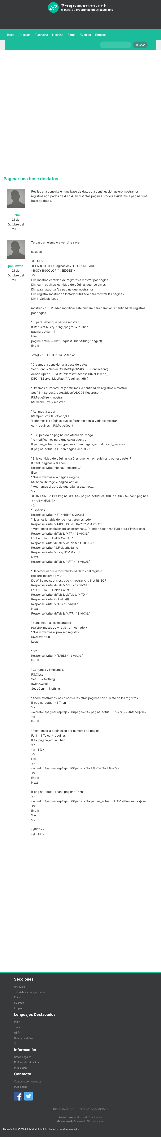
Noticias (57, 34)
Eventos (85, 34)
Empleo (100, 34)
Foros (71, 34)
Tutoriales (42, 34)
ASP (17, 1032)
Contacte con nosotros (28, 1081)
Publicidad (20, 1068)
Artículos (24, 34)
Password (79, 1121)
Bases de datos (23, 1038)
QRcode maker (95, 1121)
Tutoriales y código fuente (29, 992)
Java (17, 1027)
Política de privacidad (27, 1062)
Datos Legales (22, 1057)
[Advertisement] (77, 82)
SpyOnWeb (100, 1109)
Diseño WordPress (63, 1109)
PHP (17, 1022)
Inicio (10, 34)
